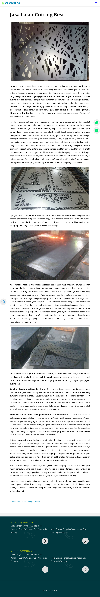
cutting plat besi (67, 110)
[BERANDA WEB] (3, 301)
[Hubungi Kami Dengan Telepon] (85, 541)
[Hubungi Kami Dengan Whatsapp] (45, 541)
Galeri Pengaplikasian (31, 501)
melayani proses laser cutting (63, 475)
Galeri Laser (15, 501)
